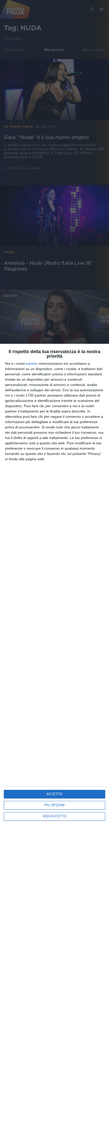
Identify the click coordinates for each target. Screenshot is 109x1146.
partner (32, 363)
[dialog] (54, 745)
